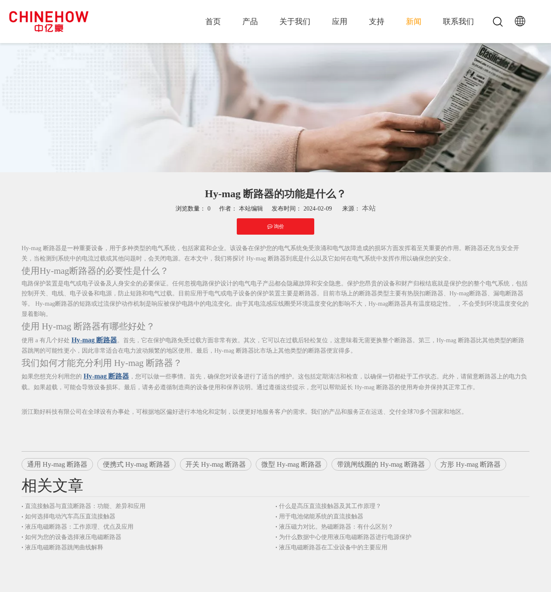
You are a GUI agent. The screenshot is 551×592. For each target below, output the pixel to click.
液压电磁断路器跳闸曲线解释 (64, 547)
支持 (376, 21)
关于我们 (294, 21)
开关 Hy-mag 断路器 (216, 464)
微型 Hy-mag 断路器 (291, 464)
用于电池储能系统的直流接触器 (321, 516)
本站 (369, 208)
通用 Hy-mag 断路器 (57, 464)
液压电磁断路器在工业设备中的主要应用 (333, 547)
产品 (250, 21)
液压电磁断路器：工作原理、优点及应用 (79, 527)
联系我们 (458, 21)
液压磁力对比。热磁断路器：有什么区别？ (336, 527)
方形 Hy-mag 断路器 (470, 464)
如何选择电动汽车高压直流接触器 (70, 516)
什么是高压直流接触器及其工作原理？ (330, 506)
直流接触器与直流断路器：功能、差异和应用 (85, 506)
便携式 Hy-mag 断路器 (136, 464)
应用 (339, 21)
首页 (213, 21)
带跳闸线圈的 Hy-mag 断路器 (381, 464)
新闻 (413, 21)
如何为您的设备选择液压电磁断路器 (73, 537)
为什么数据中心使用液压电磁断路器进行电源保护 (345, 537)
